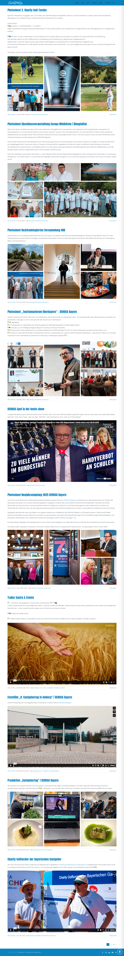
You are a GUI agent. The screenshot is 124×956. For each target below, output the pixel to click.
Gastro (45, 688)
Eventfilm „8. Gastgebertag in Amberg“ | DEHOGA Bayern (40, 697)
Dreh (39, 849)
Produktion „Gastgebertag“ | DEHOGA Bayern (33, 780)
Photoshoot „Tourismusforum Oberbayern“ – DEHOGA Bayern (42, 311)
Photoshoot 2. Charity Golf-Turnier (27, 10)
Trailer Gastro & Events (21, 597)
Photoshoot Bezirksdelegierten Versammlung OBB (36, 230)
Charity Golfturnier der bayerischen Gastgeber (34, 859)
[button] (113, 2)
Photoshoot (37, 114)
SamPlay (12, 114)
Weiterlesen (112, 114)
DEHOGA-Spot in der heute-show (26, 409)
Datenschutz (29, 952)
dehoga (31, 114)
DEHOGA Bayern (47, 235)
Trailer (63, 688)
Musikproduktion (54, 771)
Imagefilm (50, 688)
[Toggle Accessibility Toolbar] (120, 952)
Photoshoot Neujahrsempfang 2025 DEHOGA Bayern (37, 495)
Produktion (44, 114)
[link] (73, 865)
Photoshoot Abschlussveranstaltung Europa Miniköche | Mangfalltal (47, 124)
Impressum (21, 952)
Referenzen (37, 952)
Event (40, 688)
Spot (43, 485)
